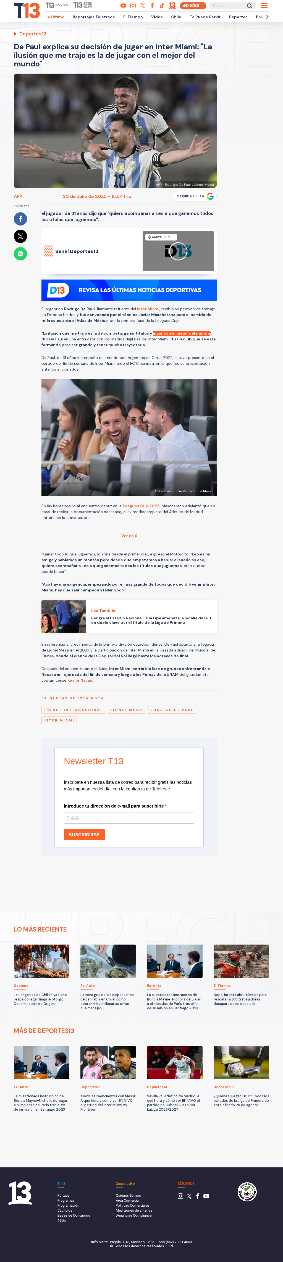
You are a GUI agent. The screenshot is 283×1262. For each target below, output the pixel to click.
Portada (63, 1195)
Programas (66, 1200)
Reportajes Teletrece (94, 16)
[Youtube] (206, 1198)
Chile (176, 16)
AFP (18, 196)
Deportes (238, 16)
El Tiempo (133, 16)
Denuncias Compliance (133, 1215)
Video (157, 16)
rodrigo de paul (172, 710)
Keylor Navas (79, 680)
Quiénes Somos (128, 1195)
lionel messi (126, 710)
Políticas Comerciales (133, 1205)
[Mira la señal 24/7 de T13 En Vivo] (193, 5)
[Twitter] (189, 1198)
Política (263, 16)
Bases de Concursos (73, 1215)
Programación (68, 1205)
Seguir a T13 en (190, 196)
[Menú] (264, 5)
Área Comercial (128, 1200)
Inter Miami (148, 308)
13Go (61, 1220)
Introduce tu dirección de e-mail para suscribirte (114, 806)
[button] (266, 16)
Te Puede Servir (205, 16)
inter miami (59, 720)
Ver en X (129, 535)
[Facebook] (197, 1198)
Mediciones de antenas (134, 1210)
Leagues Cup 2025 (141, 505)
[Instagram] (180, 1198)
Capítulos (64, 1210)
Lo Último (55, 16)
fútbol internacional (73, 710)
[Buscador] (249, 5)
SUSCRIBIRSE (84, 834)
